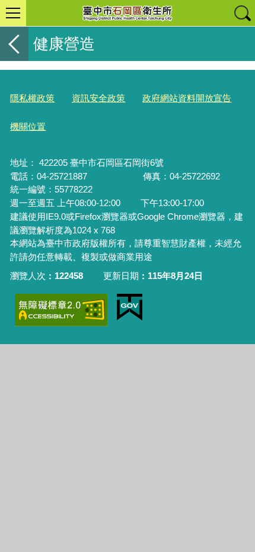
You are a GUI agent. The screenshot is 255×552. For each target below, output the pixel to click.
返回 (14, 44)
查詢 (242, 13)
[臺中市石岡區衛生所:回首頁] (127, 13)
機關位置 (28, 126)
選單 (13, 13)
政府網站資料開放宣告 (186, 98)
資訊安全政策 (98, 98)
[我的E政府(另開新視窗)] (129, 307)
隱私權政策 (32, 98)
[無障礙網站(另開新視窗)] (61, 310)
